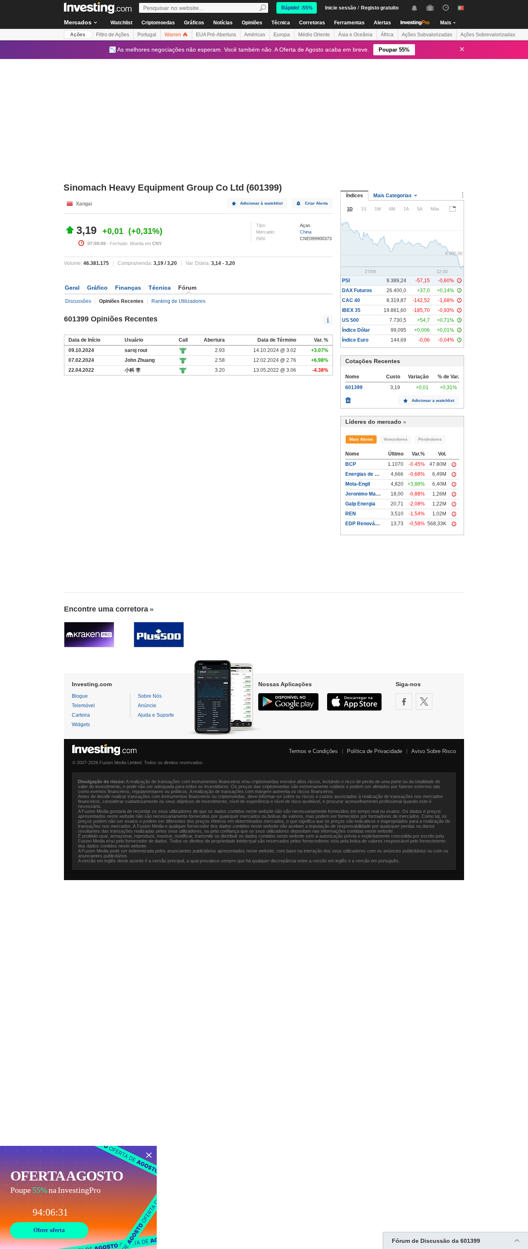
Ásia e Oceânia (355, 35)
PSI (346, 280)
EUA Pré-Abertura (216, 35)
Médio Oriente (314, 35)
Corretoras (312, 23)
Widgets (81, 724)
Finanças (128, 287)
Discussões (78, 301)
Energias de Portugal (369, 474)
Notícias (223, 23)
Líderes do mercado (373, 421)
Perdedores (430, 439)
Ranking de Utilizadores (178, 301)
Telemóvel (83, 705)
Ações (77, 35)
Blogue (80, 696)
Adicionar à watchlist (261, 203)
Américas (254, 35)
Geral (72, 287)
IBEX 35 (351, 310)
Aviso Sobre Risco (433, 751)
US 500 (350, 320)
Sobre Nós (150, 696)
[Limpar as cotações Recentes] (348, 398)
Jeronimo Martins (366, 494)
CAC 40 (351, 300)
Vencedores (396, 439)
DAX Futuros (357, 290)
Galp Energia (360, 504)
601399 (354, 387)
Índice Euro (355, 340)
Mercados (78, 22)
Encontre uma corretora (106, 609)
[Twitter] (424, 701)
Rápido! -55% (297, 8)
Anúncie (147, 705)
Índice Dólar (356, 330)
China (305, 231)
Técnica (280, 23)
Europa (281, 35)
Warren (173, 35)
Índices (354, 195)
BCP (350, 464)
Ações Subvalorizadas (427, 35)
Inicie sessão (340, 8)
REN (350, 514)
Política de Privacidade (374, 751)
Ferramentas (349, 23)
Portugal (146, 35)
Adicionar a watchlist (433, 400)
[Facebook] (404, 701)
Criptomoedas (158, 23)
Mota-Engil (357, 484)
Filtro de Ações (112, 35)
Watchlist (121, 23)
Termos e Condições (313, 751)
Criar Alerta (316, 203)
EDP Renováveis (365, 524)
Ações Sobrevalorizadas (487, 35)
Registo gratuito (379, 8)
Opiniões (252, 23)
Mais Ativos (361, 439)
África (387, 35)
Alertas (382, 23)
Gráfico (97, 287)
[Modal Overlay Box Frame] (78, 1197)
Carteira (81, 715)
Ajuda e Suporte (156, 715)
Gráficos (194, 23)
